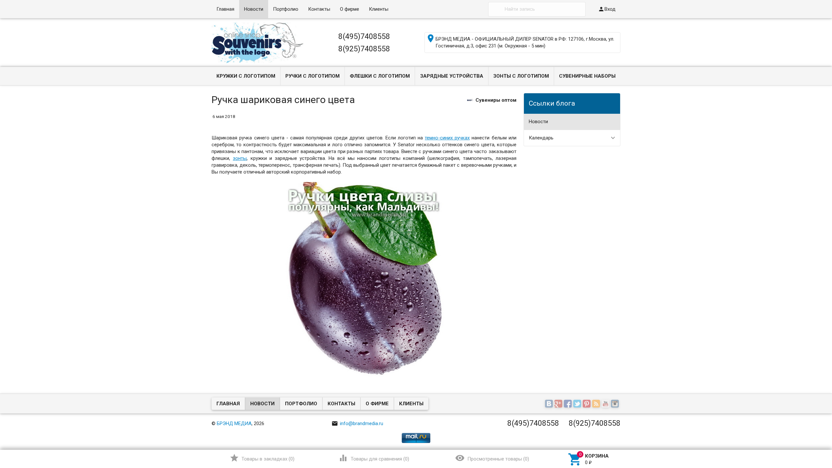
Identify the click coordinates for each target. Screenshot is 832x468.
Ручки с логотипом (312, 76)
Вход (607, 9)
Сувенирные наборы (587, 76)
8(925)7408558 (364, 48)
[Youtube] (606, 404)
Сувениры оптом (495, 100)
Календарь (541, 138)
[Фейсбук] (568, 404)
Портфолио (285, 9)
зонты (240, 158)
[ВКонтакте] (549, 404)
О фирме (349, 9)
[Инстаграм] (615, 404)
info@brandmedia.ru (357, 423)
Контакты (319, 9)
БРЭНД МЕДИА (234, 423)
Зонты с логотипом (521, 76)
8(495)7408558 (364, 36)
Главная (225, 9)
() (262, 458)
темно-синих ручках (447, 138)
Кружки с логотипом (245, 76)
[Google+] (559, 404)
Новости (253, 9)
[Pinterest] (587, 404)
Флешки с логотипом (380, 76)
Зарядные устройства (451, 76)
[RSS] (597, 404)
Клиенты (378, 9)
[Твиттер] (578, 404)
